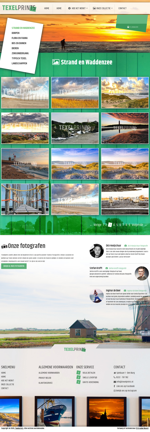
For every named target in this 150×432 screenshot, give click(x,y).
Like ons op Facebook (125, 386)
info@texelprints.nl (125, 382)
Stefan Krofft (96, 268)
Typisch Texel (19, 58)
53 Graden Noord (142, 428)
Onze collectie (103, 8)
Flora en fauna (20, 38)
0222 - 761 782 (122, 377)
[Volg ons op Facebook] (114, 395)
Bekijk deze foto (28, 100)
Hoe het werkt (79, 8)
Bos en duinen (19, 43)
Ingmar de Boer (113, 291)
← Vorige (95, 225)
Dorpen (15, 33)
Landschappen (19, 63)
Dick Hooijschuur (113, 246)
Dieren (15, 48)
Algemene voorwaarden (49, 373)
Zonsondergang (20, 53)
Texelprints (19, 428)
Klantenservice (45, 383)
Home (46, 8)
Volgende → (139, 225)
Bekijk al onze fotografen (14, 266)
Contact (122, 8)
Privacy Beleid (45, 378)
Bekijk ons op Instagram (126, 390)
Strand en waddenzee (23, 28)
